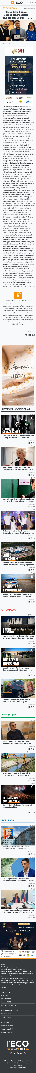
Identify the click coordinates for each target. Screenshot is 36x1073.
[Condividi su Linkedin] (26, 335)
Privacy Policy (6, 1014)
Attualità (9, 8)
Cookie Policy (6, 1017)
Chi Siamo (4, 995)
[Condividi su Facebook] (30, 335)
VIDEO (32, 3)
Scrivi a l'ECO (6, 1002)
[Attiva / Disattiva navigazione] (2, 2)
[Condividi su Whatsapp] (33, 335)
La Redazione (6, 999)
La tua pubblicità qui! (8, 1005)
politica (7, 820)
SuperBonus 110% (7, 1029)
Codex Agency (6, 1032)
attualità (9, 715)
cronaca (8, 609)
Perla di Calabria (7, 1026)
